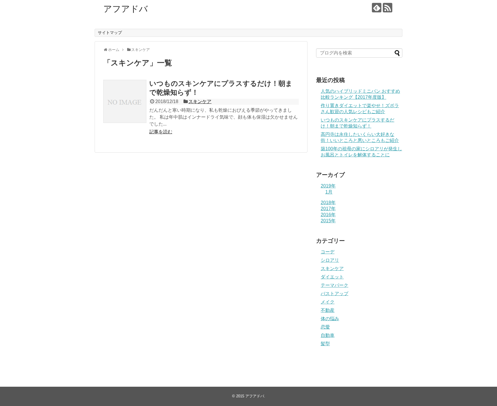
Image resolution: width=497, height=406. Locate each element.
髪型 (325, 343)
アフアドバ (125, 9)
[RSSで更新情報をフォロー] (387, 7)
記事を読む (160, 131)
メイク (327, 301)
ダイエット (332, 276)
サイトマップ (110, 32)
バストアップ (334, 293)
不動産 (327, 310)
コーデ (327, 251)
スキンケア (199, 101)
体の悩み (330, 318)
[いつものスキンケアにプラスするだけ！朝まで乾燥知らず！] (124, 101)
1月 (328, 191)
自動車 (327, 335)
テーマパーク (334, 285)
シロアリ (330, 260)
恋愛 (325, 327)
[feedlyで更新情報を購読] (376, 7)
